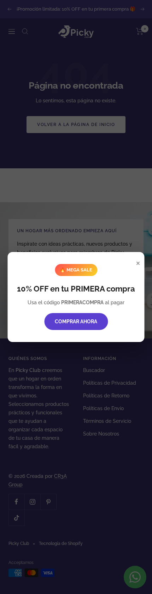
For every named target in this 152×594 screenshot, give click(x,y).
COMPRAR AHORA (76, 321)
